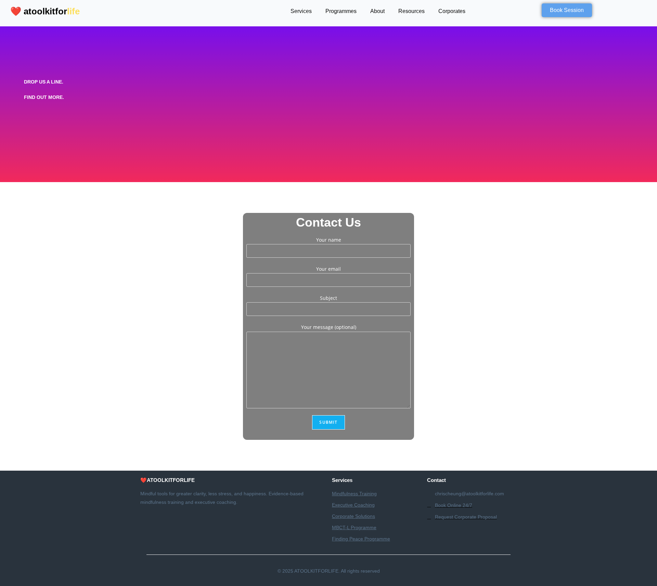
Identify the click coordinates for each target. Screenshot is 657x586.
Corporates (451, 11)
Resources (411, 11)
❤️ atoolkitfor (46, 11)
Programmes (341, 11)
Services (301, 11)
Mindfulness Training (354, 493)
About (377, 11)
